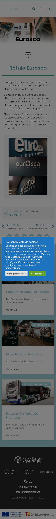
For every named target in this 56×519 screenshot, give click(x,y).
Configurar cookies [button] (16, 273)
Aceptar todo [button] (37, 273)
